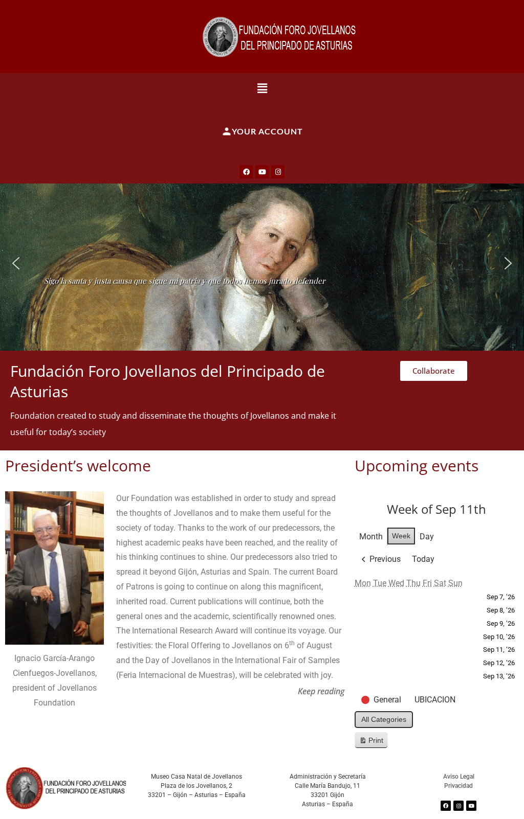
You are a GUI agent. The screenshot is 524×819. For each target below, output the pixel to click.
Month (371, 536)
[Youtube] (262, 171)
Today (423, 559)
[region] (262, 263)
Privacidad (458, 785)
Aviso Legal (458, 776)
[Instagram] (278, 171)
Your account (267, 131)
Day (427, 536)
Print (371, 742)
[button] (262, 88)
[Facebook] (246, 171)
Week (401, 536)
